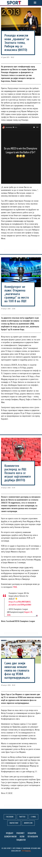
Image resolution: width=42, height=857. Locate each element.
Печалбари (33, 836)
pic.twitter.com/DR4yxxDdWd (20, 605)
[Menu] (35, 2)
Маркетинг (14, 823)
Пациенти (21, 840)
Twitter (22, 817)
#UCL (29, 602)
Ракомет (20, 833)
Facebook (9, 817)
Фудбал (9, 833)
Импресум (28, 823)
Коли (22, 836)
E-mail (33, 817)
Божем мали (10, 836)
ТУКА (15, 587)
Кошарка (32, 833)
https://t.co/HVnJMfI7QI (18, 602)
